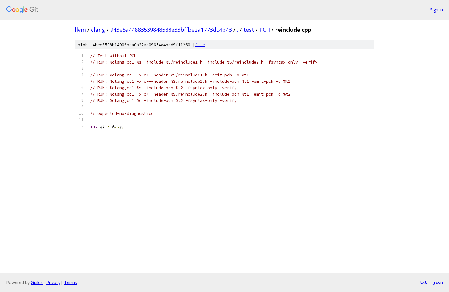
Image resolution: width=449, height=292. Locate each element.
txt (423, 282)
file (200, 44)
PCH (264, 29)
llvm (80, 29)
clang (98, 29)
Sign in (436, 10)
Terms (70, 282)
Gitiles (37, 282)
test (248, 29)
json (438, 282)
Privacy (53, 282)
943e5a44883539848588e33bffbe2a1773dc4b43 (171, 29)
